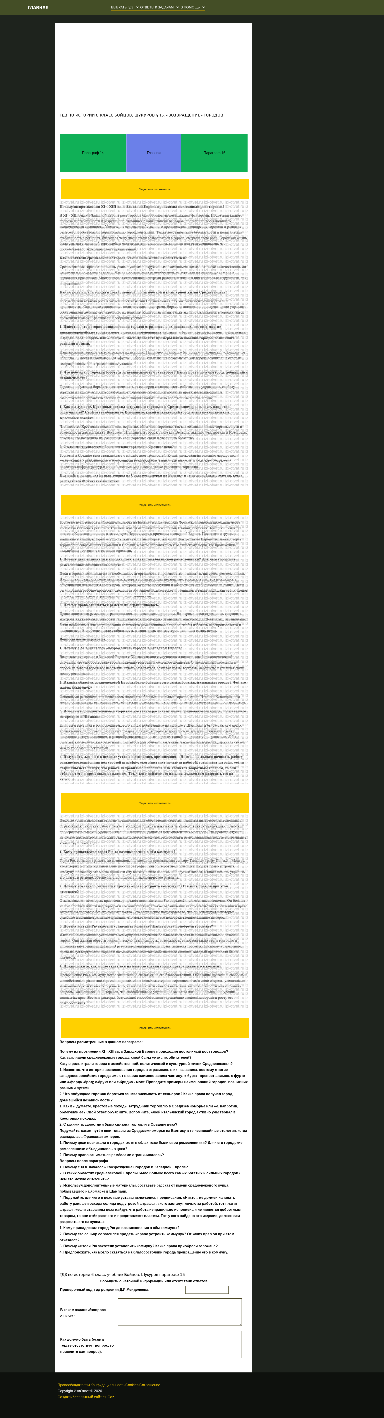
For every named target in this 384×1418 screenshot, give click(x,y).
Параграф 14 (93, 153)
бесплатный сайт (87, 1397)
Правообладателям (74, 1385)
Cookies (131, 1385)
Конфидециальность (107, 1385)
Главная (38, 7)
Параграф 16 (214, 153)
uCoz (109, 1397)
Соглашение (149, 1385)
